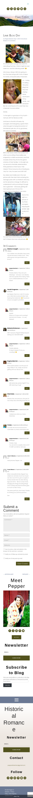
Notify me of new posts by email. (13, 558)
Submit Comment (23, 563)
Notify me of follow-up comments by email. (16, 554)
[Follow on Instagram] (14, 8)
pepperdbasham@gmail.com (16, 765)
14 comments (11, 40)
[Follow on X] (11, 8)
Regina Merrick (12, 361)
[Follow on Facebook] (8, 8)
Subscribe (7, 685)
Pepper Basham (9, 39)
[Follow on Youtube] (21, 8)
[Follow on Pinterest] (18, 8)
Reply (27, 262)
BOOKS (16, 637)
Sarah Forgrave (12, 289)
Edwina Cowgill (12, 249)
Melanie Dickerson (13, 328)
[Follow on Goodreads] (25, 8)
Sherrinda (10, 394)
